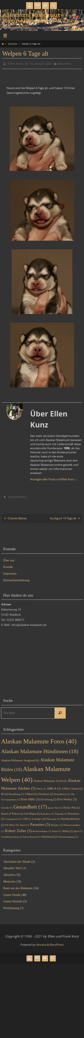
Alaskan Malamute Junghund (20, 758)
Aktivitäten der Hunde (16, 859)
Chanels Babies (17, 516)
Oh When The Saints (17, 823)
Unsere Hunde (11, 892)
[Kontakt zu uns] (37, 5)
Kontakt (8, 565)
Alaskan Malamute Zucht (50, 778)
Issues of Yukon (12, 811)
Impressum (10, 571)
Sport (78, 829)
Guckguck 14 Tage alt (63, 516)
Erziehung (48, 797)
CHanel (31, 792)
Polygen (57, 823)
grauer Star (55, 805)
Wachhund (49, 834)
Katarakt (61, 812)
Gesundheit (30, 804)
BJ (4, 792)
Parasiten (40, 822)
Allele (41, 787)
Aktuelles (12, 43)
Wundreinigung (68, 835)
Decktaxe (45, 792)
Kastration (47, 812)
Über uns (8, 558)
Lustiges (39, 816)
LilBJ (26, 817)
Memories (9, 879)
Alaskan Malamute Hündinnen (39, 749)
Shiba (67, 829)
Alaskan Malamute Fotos (39, 739)
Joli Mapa (32, 811)
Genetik (6, 805)
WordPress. (56, 943)
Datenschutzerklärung (16, 578)
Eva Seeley (67, 797)
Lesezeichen (16, 495)
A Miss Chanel (72, 786)
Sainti (56, 829)
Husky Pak (71, 805)
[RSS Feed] (53, 5)
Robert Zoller (18, 829)
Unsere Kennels (12, 899)
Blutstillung (16, 792)
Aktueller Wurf (12, 866)
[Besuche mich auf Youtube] (45, 5)
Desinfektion (62, 792)
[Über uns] (29, 5)
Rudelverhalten (42, 829)
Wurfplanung (11, 906)
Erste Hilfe (30, 797)
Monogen (53, 817)
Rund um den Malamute (18, 886)
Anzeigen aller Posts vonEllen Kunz (54, 478)
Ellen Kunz (15, 63)
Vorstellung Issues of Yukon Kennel (20, 835)
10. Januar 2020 (41, 63)
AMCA (54, 786)
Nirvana (41, 943)
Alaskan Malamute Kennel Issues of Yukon (40, 18)
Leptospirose (13, 817)
